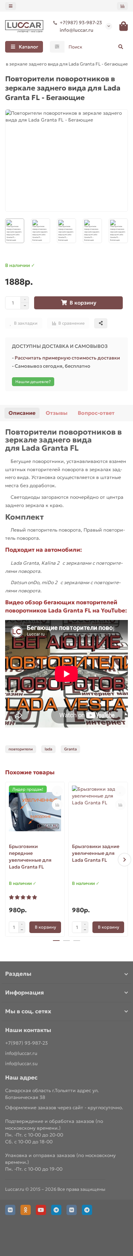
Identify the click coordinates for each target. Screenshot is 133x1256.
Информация (24, 992)
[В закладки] (57, 791)
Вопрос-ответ (96, 413)
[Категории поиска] (57, 47)
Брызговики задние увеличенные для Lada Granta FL (95, 853)
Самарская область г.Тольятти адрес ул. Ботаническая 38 (52, 1093)
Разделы (18, 973)
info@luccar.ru (76, 30)
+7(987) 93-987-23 (81, 22)
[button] (8, 859)
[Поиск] (121, 46)
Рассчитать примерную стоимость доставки (67, 358)
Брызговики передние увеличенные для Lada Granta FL (30, 856)
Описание (22, 413)
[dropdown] (10, 6)
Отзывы (57, 413)
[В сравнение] (57, 804)
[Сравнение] (122, 6)
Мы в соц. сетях (28, 1011)
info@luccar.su (21, 1063)
